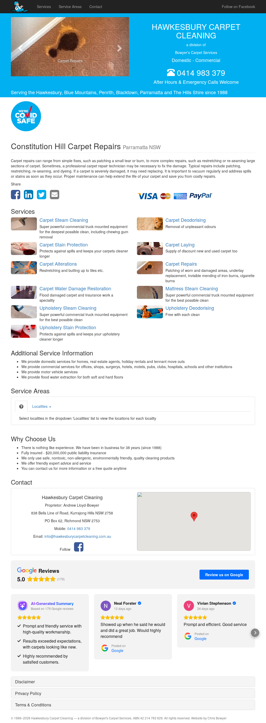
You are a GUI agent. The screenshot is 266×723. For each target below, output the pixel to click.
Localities (40, 406)
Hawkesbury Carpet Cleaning (52, 718)
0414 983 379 (201, 72)
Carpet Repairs (181, 263)
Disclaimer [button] (25, 682)
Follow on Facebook (238, 6)
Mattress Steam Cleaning (191, 288)
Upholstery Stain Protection (67, 327)
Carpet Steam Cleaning (63, 219)
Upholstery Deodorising (189, 307)
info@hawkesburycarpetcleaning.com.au (77, 536)
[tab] (21, 406)
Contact (95, 6)
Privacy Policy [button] (28, 693)
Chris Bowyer (217, 718)
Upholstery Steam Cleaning (67, 307)
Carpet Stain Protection (63, 244)
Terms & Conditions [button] (33, 705)
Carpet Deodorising (185, 219)
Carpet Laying (180, 244)
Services (44, 6)
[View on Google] (106, 606)
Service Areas (70, 6)
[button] (20, 46)
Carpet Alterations (58, 263)
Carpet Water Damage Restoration (75, 288)
